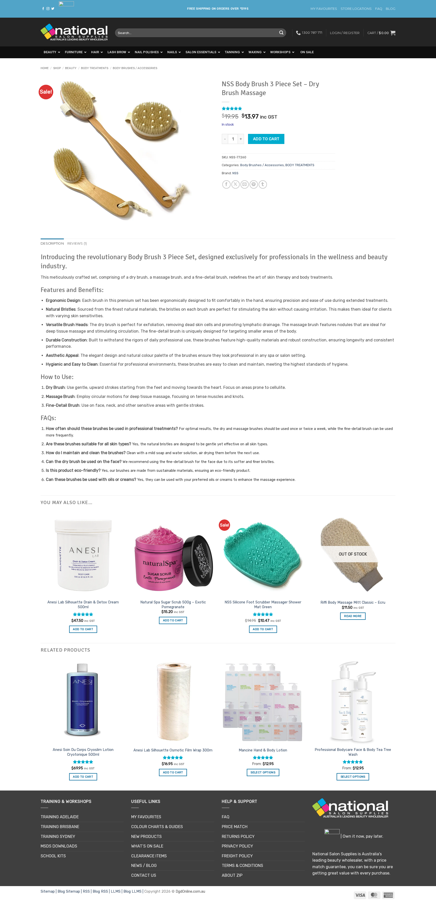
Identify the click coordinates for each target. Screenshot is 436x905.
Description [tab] (52, 243)
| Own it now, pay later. (361, 836)
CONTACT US (143, 875)
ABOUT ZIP (232, 875)
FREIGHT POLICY (237, 856)
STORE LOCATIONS (356, 9)
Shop (57, 68)
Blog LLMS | (133, 891)
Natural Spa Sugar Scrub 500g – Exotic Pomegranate (173, 604)
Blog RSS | (102, 891)
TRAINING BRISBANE (60, 826)
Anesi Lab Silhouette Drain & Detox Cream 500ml (83, 604)
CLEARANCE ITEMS (149, 856)
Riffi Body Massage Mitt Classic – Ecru (352, 602)
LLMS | (117, 891)
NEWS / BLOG (144, 865)
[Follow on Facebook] (43, 9)
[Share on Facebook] (226, 184)
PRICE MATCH (235, 826)
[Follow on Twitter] (52, 9)
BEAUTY (70, 68)
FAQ (378, 9)
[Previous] (41, 724)
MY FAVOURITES (324, 9)
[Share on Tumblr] (263, 184)
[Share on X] (235, 184)
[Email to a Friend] (244, 184)
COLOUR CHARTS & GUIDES (157, 826)
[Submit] (281, 32)
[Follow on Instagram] (47, 9)
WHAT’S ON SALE (147, 846)
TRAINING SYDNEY (58, 836)
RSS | (88, 891)
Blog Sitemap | (70, 891)
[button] (381, 32)
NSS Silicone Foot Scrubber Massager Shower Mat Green (263, 604)
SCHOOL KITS (53, 856)
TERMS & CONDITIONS (242, 865)
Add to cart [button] (173, 620)
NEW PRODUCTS (146, 836)
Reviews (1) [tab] (77, 243)
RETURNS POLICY (238, 836)
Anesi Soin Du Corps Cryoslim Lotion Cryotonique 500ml (83, 752)
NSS (235, 173)
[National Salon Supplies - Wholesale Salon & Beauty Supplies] (74, 32)
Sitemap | (49, 891)
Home (45, 68)
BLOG (390, 9)
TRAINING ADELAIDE (60, 816)
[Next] (395, 724)
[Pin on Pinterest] (254, 184)
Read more (353, 616)
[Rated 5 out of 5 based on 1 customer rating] (278, 108)
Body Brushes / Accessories (135, 68)
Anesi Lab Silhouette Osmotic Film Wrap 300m (172, 750)
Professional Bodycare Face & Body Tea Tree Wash (353, 752)
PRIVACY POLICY (237, 846)
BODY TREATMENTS (94, 68)
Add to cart (266, 138)
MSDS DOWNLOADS (59, 846)
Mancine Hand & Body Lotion (263, 750)
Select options (263, 772)
